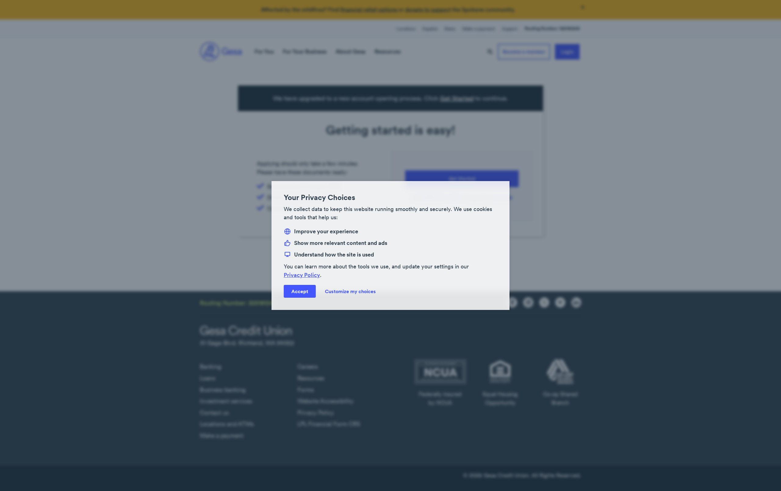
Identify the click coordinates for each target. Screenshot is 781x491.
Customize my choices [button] (350, 291)
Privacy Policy (302, 274)
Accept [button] (299, 291)
